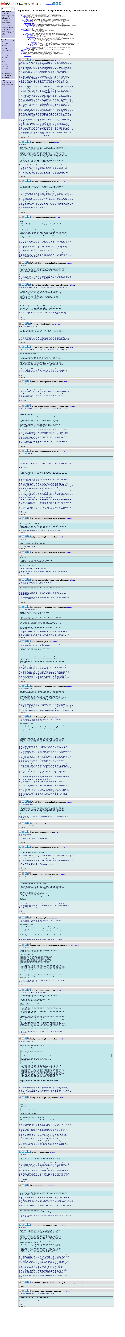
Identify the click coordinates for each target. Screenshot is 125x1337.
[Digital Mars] (25, 4)
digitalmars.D (5, 13)
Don (22, 15)
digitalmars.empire (6, 82)
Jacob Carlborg (30, 47)
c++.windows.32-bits (7, 75)
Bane (31, 39)
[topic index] (53, 4)
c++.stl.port (5, 66)
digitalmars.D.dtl (6, 22)
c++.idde (4, 57)
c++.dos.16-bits (6, 54)
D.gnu (3, 34)
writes (57, 60)
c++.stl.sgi (5, 68)
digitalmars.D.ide (6, 24)
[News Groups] (32, 4)
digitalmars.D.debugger (8, 25)
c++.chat (4, 48)
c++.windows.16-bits (7, 73)
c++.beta (4, 47)
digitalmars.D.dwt (6, 29)
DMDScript (48, 4)
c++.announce (5, 43)
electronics (5, 86)
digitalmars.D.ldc (6, 18)
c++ (3, 41)
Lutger (22, 29)
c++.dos (4, 52)
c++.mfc (4, 59)
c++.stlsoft (5, 70)
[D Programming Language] (36, 4)
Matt (21, 14)
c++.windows (5, 71)
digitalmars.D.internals (7, 27)
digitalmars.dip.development (8, 31)
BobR (22, 53)
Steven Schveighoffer (26, 20)
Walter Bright (28, 19)
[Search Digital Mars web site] (29, 4)
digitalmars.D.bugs (6, 20)
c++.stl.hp (4, 64)
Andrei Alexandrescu (34, 45)
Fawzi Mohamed (35, 40)
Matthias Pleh (35, 43)
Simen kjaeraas (27, 56)
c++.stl (4, 63)
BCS (22, 51)
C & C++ (41, 4)
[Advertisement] (6, 92)
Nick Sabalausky (29, 34)
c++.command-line (6, 50)
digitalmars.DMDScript (7, 84)
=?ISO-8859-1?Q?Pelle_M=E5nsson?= (32, 54)
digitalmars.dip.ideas (7, 33)
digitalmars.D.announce (8, 15)
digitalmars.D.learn (6, 17)
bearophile (25, 16)
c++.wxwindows (6, 77)
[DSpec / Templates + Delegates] (60, 4)
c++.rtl (4, 61)
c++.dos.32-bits (6, 55)
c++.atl (4, 45)
